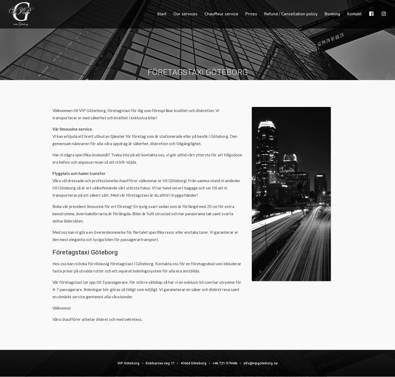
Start (161, 14)
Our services (185, 14)
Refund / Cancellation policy (291, 14)
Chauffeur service (221, 14)
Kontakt (354, 14)
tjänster (117, 136)
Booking (332, 14)
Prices (251, 14)
